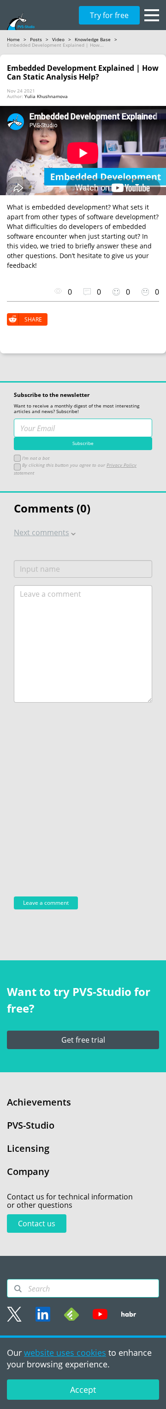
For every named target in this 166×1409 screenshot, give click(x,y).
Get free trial (83, 1040)
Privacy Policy (121, 465)
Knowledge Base (93, 39)
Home (13, 39)
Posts (36, 39)
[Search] (18, 1288)
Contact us (36, 1223)
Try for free (109, 15)
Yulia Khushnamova (46, 96)
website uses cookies (65, 1352)
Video (58, 39)
